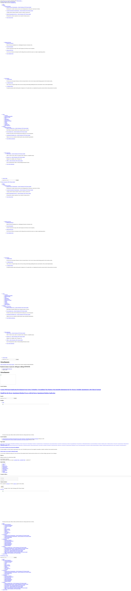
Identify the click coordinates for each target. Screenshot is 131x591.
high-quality (116, 443)
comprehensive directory (40, 443)
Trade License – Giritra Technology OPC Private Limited (16, 153)
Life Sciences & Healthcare (9, 576)
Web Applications (7, 152)
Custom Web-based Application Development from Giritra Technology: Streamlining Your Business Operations (29, 389)
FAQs (5, 118)
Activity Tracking (2, 443)
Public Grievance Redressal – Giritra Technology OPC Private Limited (16, 587)
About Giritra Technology (6, 524)
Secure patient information (82, 445)
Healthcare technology (111, 443)
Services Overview (8, 6)
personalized (45, 445)
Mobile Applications (8, 127)
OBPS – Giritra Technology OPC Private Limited (15, 160)
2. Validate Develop (10, 82)
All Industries (4, 467)
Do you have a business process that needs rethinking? (9, 447)
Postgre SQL (49, 445)
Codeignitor (35, 443)
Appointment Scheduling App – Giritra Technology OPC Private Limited (18, 135)
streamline (101, 445)
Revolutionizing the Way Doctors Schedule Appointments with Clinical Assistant (80, 389)
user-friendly (118, 445)
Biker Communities (8, 443)
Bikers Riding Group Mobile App (15, 443)
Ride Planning (74, 445)
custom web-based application (54, 443)
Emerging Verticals (8, 545)
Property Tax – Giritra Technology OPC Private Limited (16, 157)
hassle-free (100, 443)
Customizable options (47, 443)
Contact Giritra (7, 124)
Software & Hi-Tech (10, 50)
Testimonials (7, 298)
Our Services (4, 465)
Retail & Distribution (8, 544)
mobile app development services (14, 445)
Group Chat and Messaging (94, 443)
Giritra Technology (80, 443)
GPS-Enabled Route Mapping (87, 443)
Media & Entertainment (8, 543)
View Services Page (10, 17)
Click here (8, 483)
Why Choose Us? (7, 125)
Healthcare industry (104, 443)
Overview (6, 115)
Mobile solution (21, 445)
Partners (6, 121)
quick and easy (64, 445)
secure (77, 445)
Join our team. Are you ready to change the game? (9, 451)
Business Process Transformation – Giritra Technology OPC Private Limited (19, 7)
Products (3, 126)
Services (3, 5)
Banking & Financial (10, 43)
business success (25, 443)
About (3, 114)
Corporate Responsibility (9, 116)
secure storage (88, 445)
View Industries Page (10, 53)
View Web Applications (10, 164)
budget (21, 443)
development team (64, 443)
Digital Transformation (8, 537)
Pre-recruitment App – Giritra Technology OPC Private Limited (17, 131)
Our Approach (7, 78)
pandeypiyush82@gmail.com (7, 368)
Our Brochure (4, 555)
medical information (121, 443)
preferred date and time (54, 445)
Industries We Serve (8, 42)
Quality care (60, 445)
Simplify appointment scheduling (95, 445)
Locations (6, 123)
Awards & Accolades (8, 120)
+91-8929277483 (13, 2)
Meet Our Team (7, 299)
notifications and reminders (27, 445)
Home (3, 4)
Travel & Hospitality (10, 46)
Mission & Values (7, 117)
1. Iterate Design (9, 79)
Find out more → (19, 0)
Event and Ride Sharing (74, 443)
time (115, 445)
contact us (15, 483)
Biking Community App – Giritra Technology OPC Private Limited (17, 128)
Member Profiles (126, 443)
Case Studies (4, 469)
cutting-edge (60, 443)
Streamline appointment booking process (108, 445)
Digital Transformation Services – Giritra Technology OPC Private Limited (19, 14)
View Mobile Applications (11, 138)
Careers (6, 122)
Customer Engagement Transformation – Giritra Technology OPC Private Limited (20, 10)
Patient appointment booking (35, 445)
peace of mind (41, 445)
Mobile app (4, 445)
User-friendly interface (123, 445)
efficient (68, 443)
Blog (3, 402)
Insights (3, 471)
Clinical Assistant (30, 443)
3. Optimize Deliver (10, 86)
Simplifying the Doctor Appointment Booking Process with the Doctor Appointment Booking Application (27, 393)
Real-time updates (69, 445)
